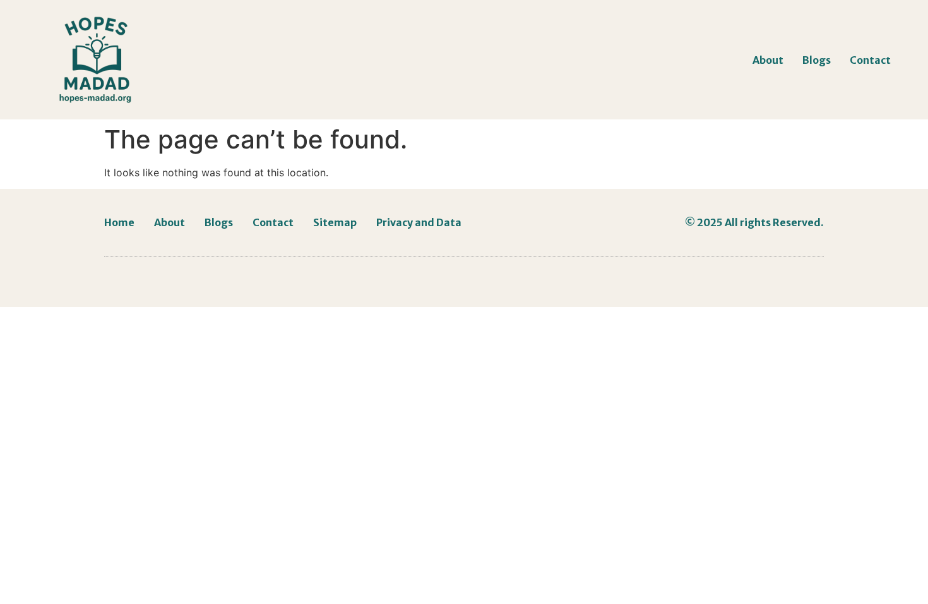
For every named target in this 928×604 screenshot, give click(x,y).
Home (119, 222)
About (768, 60)
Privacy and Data (418, 222)
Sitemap (335, 222)
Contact (870, 60)
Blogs (816, 60)
